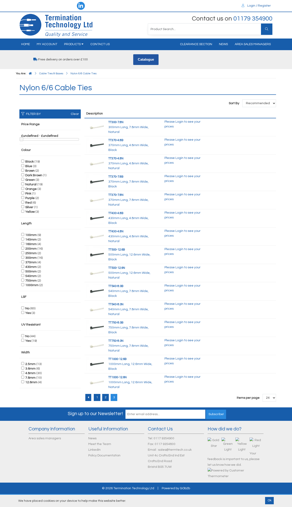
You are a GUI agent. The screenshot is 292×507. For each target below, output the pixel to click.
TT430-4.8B (115, 213)
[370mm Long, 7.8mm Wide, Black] (95, 181)
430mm (31, 267)
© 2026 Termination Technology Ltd (128, 488)
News (223, 44)
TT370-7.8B (115, 176)
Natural (30, 184)
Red (28, 202)
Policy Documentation (104, 455)
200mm (31, 248)
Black (29, 161)
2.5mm (30, 364)
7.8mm (30, 377)
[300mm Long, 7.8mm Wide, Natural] (95, 126)
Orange (31, 189)
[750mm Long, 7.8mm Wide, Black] (95, 327)
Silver (29, 207)
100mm (31, 235)
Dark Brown (33, 175)
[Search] (266, 29)
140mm (31, 239)
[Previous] (88, 397)
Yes (28, 313)
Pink (28, 193)
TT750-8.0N (115, 340)
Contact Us (100, 44)
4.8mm (30, 373)
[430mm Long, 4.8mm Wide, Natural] (95, 236)
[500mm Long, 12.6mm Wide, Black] (95, 254)
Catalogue (146, 59)
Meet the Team (99, 444)
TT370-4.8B (115, 140)
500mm (31, 271)
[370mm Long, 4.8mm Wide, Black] (95, 144)
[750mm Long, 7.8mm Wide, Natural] (95, 345)
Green (30, 179)
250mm (31, 253)
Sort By (234, 103)
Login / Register (259, 5)
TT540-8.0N (115, 304)
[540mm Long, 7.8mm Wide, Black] (95, 290)
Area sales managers (253, 44)
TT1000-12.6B (117, 359)
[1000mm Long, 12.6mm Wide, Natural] (95, 381)
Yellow (30, 211)
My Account (47, 44)
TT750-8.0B (115, 322)
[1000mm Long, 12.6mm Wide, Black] (95, 363)
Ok (269, 500)
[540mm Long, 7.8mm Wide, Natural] (95, 308)
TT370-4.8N (115, 158)
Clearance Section (196, 44)
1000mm (32, 285)
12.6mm (31, 382)
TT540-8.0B (115, 286)
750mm (31, 280)
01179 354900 (252, 18)
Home (25, 44)
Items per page (248, 397)
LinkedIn (94, 449)
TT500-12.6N (116, 267)
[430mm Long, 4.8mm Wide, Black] (95, 217)
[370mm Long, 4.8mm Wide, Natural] (95, 163)
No (27, 308)
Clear (75, 114)
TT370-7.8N (115, 195)
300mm (31, 257)
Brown (30, 170)
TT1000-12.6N (117, 377)
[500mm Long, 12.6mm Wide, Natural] (95, 272)
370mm (31, 262)
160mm (31, 244)
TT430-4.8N (115, 231)
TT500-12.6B (116, 249)
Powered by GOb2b (176, 488)
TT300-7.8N (115, 122)
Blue (28, 166)
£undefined (29, 135)
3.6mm (30, 368)
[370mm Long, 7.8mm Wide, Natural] (95, 199)
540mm (31, 276)
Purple (30, 198)
